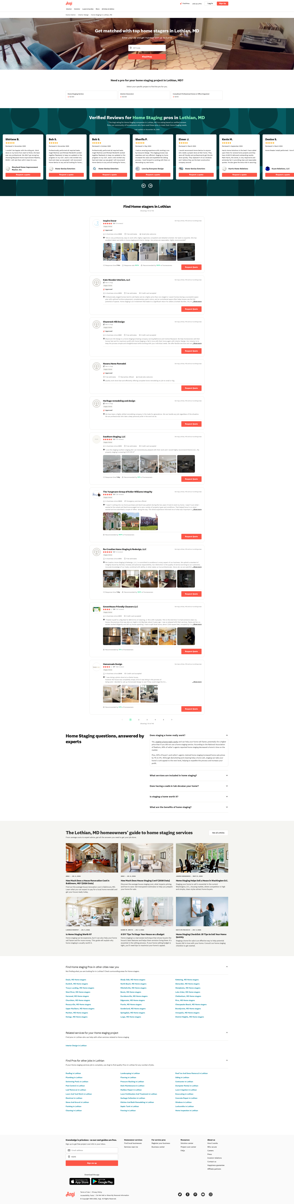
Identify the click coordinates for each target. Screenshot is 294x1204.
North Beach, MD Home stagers (133, 984)
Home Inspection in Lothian (186, 1110)
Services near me (131, 1147)
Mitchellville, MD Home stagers (133, 988)
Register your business (161, 1143)
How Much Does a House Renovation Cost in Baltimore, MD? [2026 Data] (87, 882)
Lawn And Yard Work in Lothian (79, 1094)
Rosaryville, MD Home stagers (78, 1004)
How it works (212, 1143)
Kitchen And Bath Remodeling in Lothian (137, 1102)
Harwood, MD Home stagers (77, 996)
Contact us (211, 1161)
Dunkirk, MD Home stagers (77, 984)
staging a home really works (166, 742)
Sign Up (222, 3)
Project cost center (188, 1147)
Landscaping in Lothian (130, 1073)
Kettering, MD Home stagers (187, 979)
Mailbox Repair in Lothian (131, 1090)
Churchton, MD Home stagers (78, 1000)
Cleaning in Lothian (74, 1110)
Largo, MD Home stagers (130, 1017)
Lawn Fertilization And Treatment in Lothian (138, 1094)
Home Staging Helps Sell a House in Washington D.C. (202, 880)
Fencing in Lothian (128, 1110)
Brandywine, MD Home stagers (188, 1008)
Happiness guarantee (215, 1165)
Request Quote (191, 267)
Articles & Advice (108, 9)
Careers (210, 1150)
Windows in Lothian (183, 1102)
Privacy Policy (97, 1192)
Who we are (212, 1147)
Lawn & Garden (87, 9)
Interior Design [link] (83, 15)
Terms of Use (85, 1192)
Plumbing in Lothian (74, 1077)
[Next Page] (171, 719)
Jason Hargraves (183, 876)
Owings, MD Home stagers (77, 1017)
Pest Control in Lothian (75, 1086)
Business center (158, 1147)
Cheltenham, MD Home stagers (188, 996)
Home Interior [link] (71, 15)
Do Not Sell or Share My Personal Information (112, 1195)
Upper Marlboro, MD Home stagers (80, 1008)
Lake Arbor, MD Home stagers (187, 992)
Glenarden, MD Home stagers (187, 984)
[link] (8, 168)
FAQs (183, 1150)
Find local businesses (133, 1143)
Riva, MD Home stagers (185, 1000)
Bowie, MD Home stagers (130, 992)
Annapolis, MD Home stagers (187, 1013)
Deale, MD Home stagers (76, 979)
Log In (210, 3)
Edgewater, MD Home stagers (132, 1000)
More (97, 9)
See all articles (218, 833)
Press (209, 1154)
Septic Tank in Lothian (129, 1106)
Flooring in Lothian (128, 1077)
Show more (198, 301)
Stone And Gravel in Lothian (77, 1102)
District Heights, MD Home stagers (189, 1017)
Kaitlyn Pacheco (183, 930)
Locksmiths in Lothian (184, 1106)
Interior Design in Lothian (76, 1045)
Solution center (187, 1143)
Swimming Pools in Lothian (77, 1081)
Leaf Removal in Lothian (76, 1090)
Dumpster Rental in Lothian (186, 1086)
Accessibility (87, 1195)
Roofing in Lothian (73, 1073)
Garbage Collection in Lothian (132, 1098)
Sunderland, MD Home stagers (133, 1008)
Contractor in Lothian (184, 1081)
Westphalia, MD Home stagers (187, 988)
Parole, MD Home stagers (131, 1004)
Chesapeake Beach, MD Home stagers (191, 1004)
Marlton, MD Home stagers (77, 1013)
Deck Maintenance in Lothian (132, 1086)
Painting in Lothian (73, 1106)
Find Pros (147, 56)
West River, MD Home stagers (78, 992)
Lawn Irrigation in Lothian (186, 1090)
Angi (68, 876)
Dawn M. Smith (127, 930)
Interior (69, 9)
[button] (112, 252)
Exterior (77, 9)
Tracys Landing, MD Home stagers (80, 988)
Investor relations (214, 1158)
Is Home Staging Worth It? (79, 934)
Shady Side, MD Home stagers (132, 979)
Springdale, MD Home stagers (132, 1013)
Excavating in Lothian (184, 1094)
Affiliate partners (214, 1169)
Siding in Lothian (182, 1077)
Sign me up (92, 1163)
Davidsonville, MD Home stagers (134, 996)
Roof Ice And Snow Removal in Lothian (191, 1073)
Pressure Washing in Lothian (132, 1081)
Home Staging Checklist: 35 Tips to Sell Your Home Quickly (201, 935)
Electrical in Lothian (74, 1098)
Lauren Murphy (72, 930)
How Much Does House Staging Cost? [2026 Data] (145, 880)
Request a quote (23, 174)
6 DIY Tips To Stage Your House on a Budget (142, 934)
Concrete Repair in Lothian (186, 1098)
